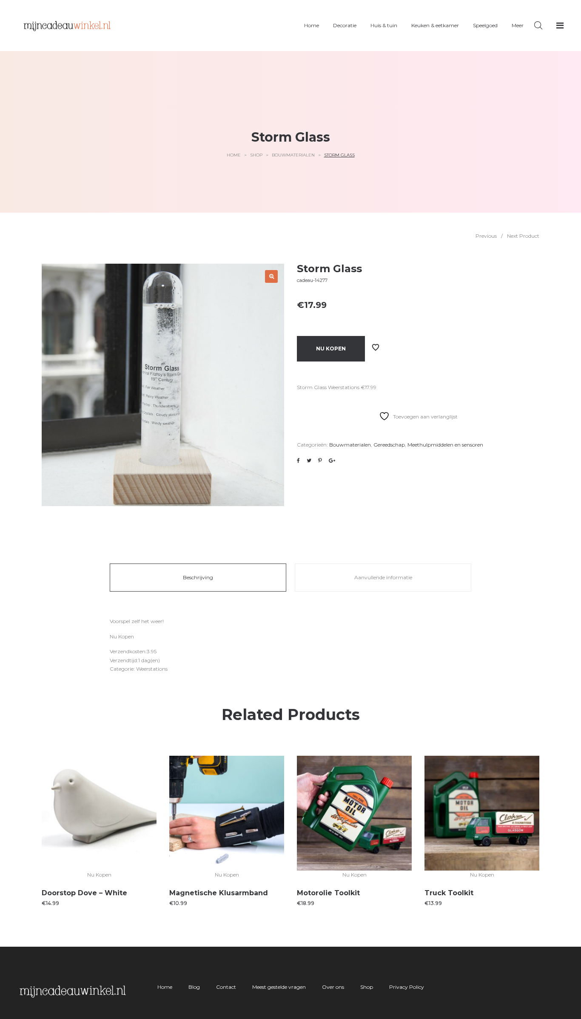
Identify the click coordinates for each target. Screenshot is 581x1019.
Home (234, 155)
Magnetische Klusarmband (218, 893)
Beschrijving (198, 577)
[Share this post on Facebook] (298, 460)
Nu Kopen (331, 348)
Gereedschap (389, 444)
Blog (194, 987)
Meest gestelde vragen (279, 987)
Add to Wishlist (375, 347)
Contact (226, 987)
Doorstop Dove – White (84, 893)
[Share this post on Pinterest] (320, 460)
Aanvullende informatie (383, 577)
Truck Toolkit (448, 893)
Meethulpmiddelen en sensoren (445, 444)
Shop (256, 155)
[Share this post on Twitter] (309, 460)
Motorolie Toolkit (328, 893)
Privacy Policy (406, 987)
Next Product (523, 236)
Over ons (333, 987)
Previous (486, 236)
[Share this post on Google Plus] (332, 460)
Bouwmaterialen (293, 155)
